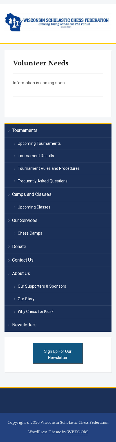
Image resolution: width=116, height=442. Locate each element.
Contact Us (23, 260)
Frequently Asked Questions (43, 181)
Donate (19, 246)
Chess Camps (30, 233)
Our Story (26, 299)
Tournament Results (36, 156)
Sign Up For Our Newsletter (58, 354)
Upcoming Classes (34, 207)
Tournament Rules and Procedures (49, 168)
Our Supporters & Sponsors (42, 286)
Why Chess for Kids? (35, 311)
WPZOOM (77, 432)
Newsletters (24, 325)
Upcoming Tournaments (39, 143)
